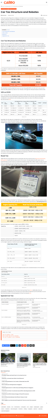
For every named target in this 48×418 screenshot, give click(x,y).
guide (42, 406)
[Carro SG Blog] (9, 2)
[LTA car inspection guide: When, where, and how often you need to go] (40, 358)
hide (8, 29)
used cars (40, 408)
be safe (8, 406)
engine (31, 406)
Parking (25, 408)
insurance (7, 408)
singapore (30, 408)
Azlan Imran (4, 15)
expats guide (36, 406)
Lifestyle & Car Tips (12, 8)
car (12, 406)
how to (3, 408)
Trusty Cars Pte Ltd (20, 415)
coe (27, 406)
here (10, 99)
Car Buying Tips (8, 6)
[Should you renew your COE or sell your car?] (8, 358)
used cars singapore (5, 410)
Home (3, 6)
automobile (4, 406)
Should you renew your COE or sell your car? (7, 364)
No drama (20, 408)
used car (35, 408)
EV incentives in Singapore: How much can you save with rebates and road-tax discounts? (24, 365)
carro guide (23, 406)
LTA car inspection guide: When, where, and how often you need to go (40, 365)
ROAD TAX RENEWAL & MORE (8, 334)
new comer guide (14, 408)
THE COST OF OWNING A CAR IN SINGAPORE (11, 337)
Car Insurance (17, 406)
